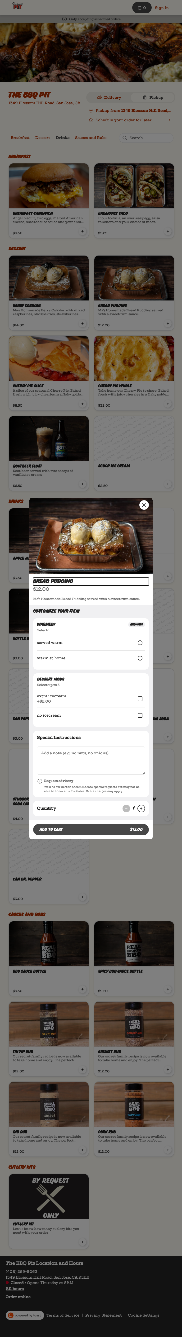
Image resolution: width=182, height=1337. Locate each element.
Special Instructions (59, 737)
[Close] (144, 505)
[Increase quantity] (141, 808)
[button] (91, 536)
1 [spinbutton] (134, 808)
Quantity (46, 808)
